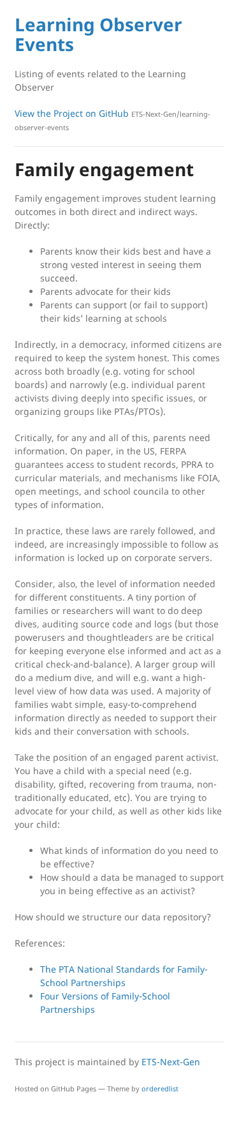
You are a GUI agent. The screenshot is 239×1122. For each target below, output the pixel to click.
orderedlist (159, 1088)
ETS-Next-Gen (170, 1062)
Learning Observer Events (98, 34)
